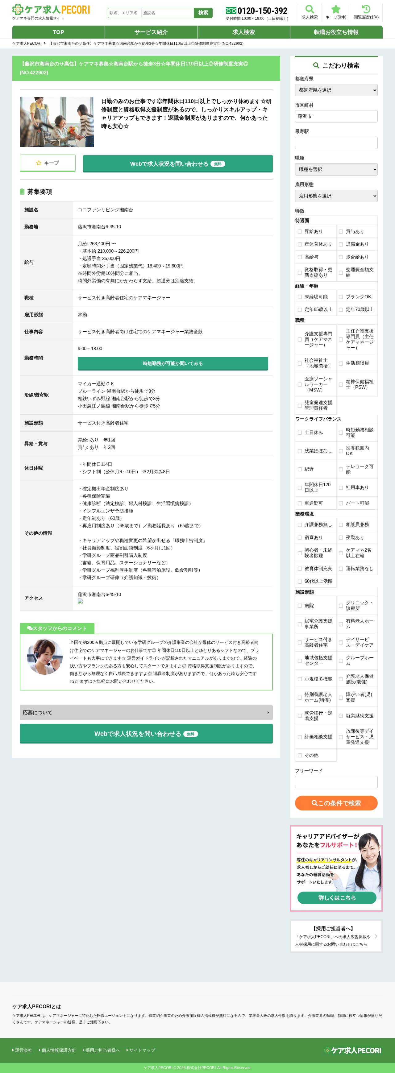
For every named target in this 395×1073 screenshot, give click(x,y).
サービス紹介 (151, 32)
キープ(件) (336, 17)
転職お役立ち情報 (336, 32)
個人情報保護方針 (59, 1050)
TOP (58, 32)
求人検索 (310, 17)
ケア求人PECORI (26, 43)
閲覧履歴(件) (366, 17)
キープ (51, 163)
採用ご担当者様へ (102, 1050)
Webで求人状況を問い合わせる (176, 163)
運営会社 (23, 1050)
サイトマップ (142, 1050)
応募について (37, 712)
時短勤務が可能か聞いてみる (173, 363)
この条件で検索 (339, 803)
